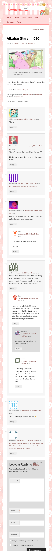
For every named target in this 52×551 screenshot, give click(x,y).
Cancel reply (38, 462)
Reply (13, 127)
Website (14, 534)
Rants (19, 22)
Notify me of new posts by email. (22, 545)
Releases (10, 22)
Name (15, 511)
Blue (36, 464)
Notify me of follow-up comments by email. (26, 541)
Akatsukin (31, 43)
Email (15, 522)
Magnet (25, 90)
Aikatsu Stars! (28, 95)
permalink (19, 97)
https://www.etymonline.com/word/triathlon (24, 186)
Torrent (18, 90)
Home (9, 17)
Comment (14, 481)
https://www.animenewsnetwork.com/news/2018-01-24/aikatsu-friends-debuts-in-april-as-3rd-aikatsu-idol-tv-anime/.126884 (26, 445)
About (17, 17)
